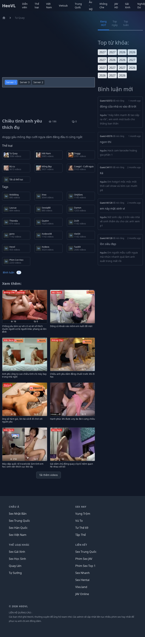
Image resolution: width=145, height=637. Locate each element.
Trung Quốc (78, 5)
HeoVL (9, 5)
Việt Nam (49, 5)
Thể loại (37, 5)
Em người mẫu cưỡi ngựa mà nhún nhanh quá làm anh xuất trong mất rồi (119, 257)
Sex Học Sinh (17, 559)
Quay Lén (15, 566)
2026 (122, 52)
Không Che (103, 5)
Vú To (79, 521)
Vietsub (63, 5)
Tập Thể (80, 535)
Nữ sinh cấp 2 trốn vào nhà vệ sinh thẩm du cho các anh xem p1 (120, 221)
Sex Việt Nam (17, 535)
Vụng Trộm (82, 514)
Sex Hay (80, 506)
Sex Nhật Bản (18, 514)
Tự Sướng (15, 573)
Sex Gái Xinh (17, 552)
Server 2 (38, 82)
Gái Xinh (127, 5)
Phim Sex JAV (83, 559)
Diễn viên (25, 5)
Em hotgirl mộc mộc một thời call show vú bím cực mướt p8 (118, 186)
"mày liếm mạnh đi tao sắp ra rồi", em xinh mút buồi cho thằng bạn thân (119, 119)
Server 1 (11, 82)
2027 (102, 52)
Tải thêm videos (48, 475)
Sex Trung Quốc (19, 521)
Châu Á (14, 506)
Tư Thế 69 (81, 528)
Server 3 (25, 82)
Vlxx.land (81, 587)
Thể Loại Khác (19, 544)
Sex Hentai (82, 580)
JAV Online (82, 594)
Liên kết (81, 544)
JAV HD (116, 5)
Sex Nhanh (82, 573)
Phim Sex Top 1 (85, 566)
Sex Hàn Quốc (18, 528)
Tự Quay (20, 17)
